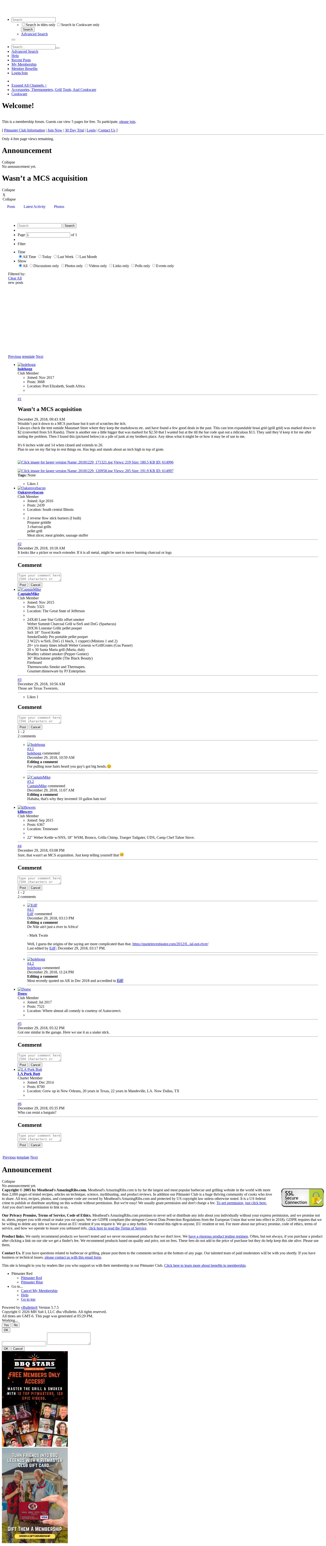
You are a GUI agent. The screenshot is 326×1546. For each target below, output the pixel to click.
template (28, 356)
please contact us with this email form (73, 1257)
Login (91, 130)
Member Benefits (24, 69)
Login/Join (19, 73)
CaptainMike (28, 594)
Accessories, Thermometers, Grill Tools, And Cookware (53, 90)
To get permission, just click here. (241, 1203)
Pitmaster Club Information (24, 130)
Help (15, 56)
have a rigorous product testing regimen (218, 1236)
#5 (19, 1024)
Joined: (32, 377)
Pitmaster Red (21, 1274)
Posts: (31, 382)
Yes (6, 1325)
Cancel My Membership (39, 1291)
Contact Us (106, 130)
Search (28, 29)
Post (23, 585)
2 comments (27, 736)
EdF (30, 914)
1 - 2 (21, 732)
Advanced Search (34, 34)
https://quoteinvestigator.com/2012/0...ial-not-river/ (170, 944)
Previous (14, 356)
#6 (19, 1104)
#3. (30, 749)
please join (127, 122)
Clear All (15, 278)
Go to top (28, 1299)
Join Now (54, 130)
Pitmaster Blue (32, 1282)
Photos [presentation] (59, 207)
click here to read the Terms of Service (117, 1228)
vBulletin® (29, 1307)
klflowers (25, 812)
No (16, 1325)
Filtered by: (16, 274)
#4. (30, 910)
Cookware (19, 94)
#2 (19, 544)
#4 (19, 846)
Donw (22, 994)
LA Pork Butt (29, 1074)
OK (6, 1330)
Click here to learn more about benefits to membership (205, 1265)
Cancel (35, 585)
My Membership (24, 64)
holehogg (25, 369)
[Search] (13, 39)
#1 (19, 399)
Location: (34, 386)
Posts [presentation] (11, 207)
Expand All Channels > (29, 85)
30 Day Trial (74, 130)
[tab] (11, 206)
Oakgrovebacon (30, 492)
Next (39, 356)
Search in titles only (40, 25)
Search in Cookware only (80, 25)
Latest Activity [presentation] (35, 207)
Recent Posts (21, 60)
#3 (19, 680)
